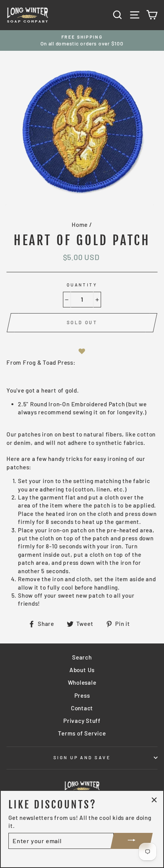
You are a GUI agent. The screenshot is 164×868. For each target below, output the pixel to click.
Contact (82, 708)
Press (82, 695)
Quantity (82, 284)
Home (80, 224)
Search (82, 657)
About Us (82, 669)
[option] (82, 40)
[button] (82, 351)
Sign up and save (82, 757)
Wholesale (82, 682)
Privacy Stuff (82, 720)
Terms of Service (82, 733)
